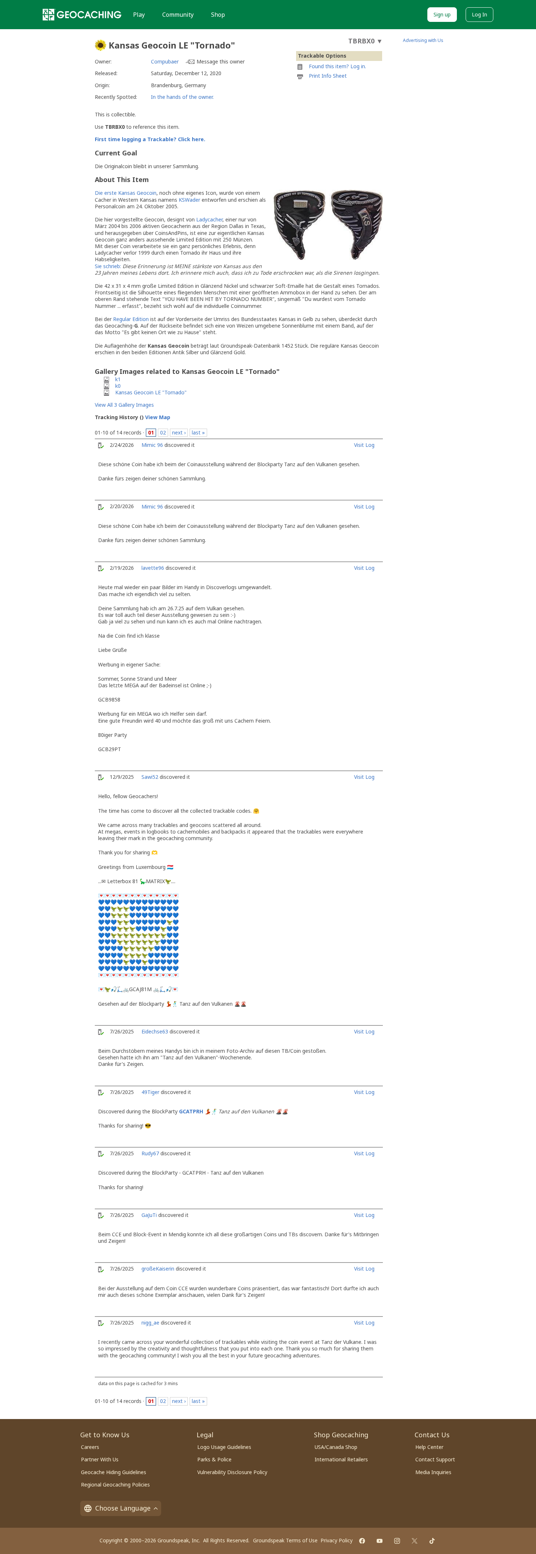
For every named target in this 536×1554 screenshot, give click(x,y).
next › (179, 432)
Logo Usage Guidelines (224, 1446)
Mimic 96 (152, 444)
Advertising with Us (423, 40)
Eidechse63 (154, 1031)
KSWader (189, 199)
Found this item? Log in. (337, 66)
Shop (218, 15)
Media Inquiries (433, 1472)
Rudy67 (150, 1153)
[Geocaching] (82, 14)
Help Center (429, 1446)
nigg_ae (150, 1322)
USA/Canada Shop (336, 1446)
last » (198, 432)
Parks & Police (214, 1459)
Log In (479, 14)
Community (178, 15)
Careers (90, 1446)
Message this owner (221, 61)
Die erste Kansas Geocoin (125, 192)
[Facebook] (362, 1541)
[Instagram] (397, 1541)
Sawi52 (149, 776)
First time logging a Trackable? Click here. (150, 139)
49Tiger (150, 1092)
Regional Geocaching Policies (115, 1484)
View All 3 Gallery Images (124, 404)
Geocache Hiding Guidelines (113, 1472)
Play (139, 15)
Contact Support (435, 1459)
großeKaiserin (157, 1268)
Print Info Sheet (328, 75)
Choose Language (123, 1508)
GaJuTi (149, 1214)
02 (163, 432)
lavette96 (152, 567)
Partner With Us (100, 1459)
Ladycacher (209, 219)
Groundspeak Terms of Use (285, 1540)
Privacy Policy (337, 1540)
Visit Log (364, 444)
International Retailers (341, 1459)
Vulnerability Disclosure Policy (232, 1472)
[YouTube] (379, 1541)
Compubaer (165, 61)
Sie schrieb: (108, 266)
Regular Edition (131, 319)
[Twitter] (414, 1541)
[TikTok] (432, 1541)
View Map (157, 417)
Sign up (442, 14)
